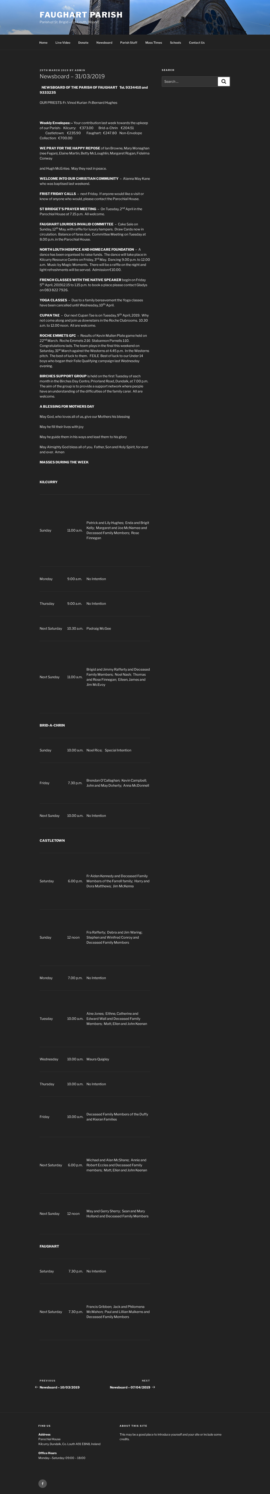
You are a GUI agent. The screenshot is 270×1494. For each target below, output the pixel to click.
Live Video (62, 42)
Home (43, 42)
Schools (175, 42)
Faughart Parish (81, 14)
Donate (83, 42)
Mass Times (153, 42)
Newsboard (104, 42)
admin (80, 70)
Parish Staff (128, 42)
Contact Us (197, 42)
